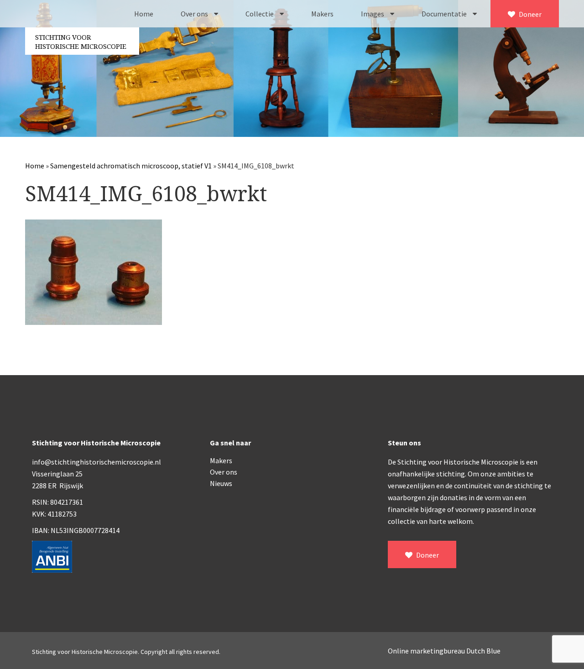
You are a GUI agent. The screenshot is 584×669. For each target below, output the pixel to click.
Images (373, 13)
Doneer (529, 14)
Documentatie (445, 13)
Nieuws (221, 483)
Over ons (195, 13)
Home (143, 13)
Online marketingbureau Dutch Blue (444, 650)
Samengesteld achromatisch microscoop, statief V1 (131, 165)
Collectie (260, 13)
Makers (322, 13)
